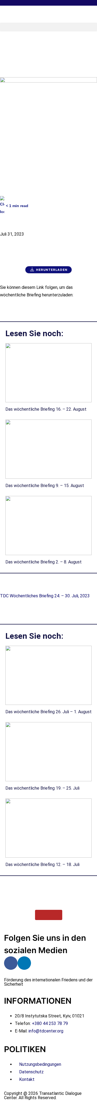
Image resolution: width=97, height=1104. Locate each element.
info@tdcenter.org (46, 1031)
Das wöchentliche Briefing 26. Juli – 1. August (48, 711)
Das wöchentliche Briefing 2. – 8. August (43, 562)
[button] (48, 27)
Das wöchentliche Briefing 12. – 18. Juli (42, 864)
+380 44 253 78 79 (50, 1023)
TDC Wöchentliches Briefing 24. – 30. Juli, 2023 (45, 595)
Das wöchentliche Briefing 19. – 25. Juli (42, 788)
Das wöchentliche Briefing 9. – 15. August (44, 485)
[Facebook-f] (11, 963)
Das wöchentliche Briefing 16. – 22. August (45, 409)
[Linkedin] (24, 963)
